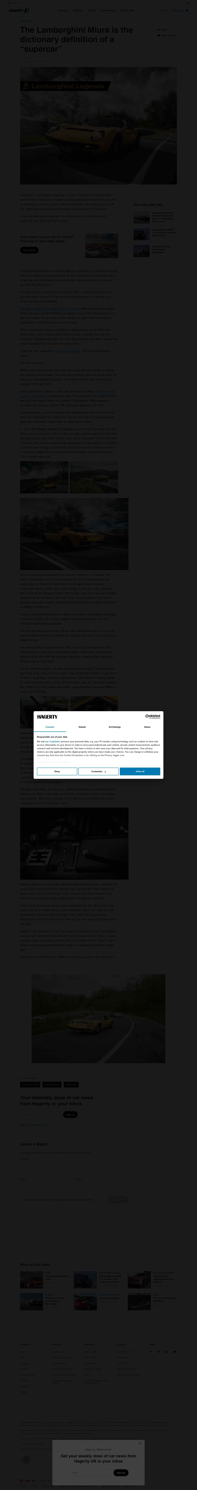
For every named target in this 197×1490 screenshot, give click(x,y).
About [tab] (147, 727)
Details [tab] (82, 727)
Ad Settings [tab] (115, 727)
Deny (57, 771)
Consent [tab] (50, 727)
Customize (96, 771)
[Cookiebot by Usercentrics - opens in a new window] (147, 717)
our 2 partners (52, 741)
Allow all (140, 771)
